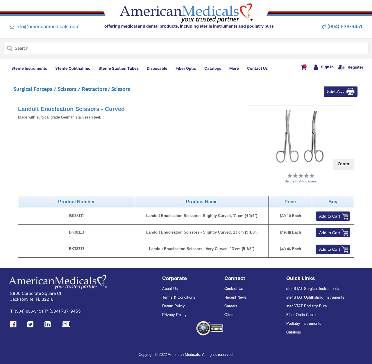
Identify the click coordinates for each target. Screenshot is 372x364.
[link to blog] (66, 323)
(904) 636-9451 (344, 26)
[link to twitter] (30, 323)
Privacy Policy (174, 314)
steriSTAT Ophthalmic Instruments (315, 297)
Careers (230, 306)
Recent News (235, 297)
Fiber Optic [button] (186, 68)
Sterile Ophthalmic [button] (72, 68)
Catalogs (293, 332)
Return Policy (173, 306)
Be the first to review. (301, 181)
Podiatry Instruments (303, 323)
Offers (229, 314)
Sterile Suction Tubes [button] (119, 68)
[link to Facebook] (13, 323)
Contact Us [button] (257, 68)
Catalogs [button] (212, 68)
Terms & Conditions (178, 297)
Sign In (327, 66)
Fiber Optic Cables (302, 314)
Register (355, 67)
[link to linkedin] (47, 323)
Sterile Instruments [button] (29, 68)
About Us (170, 288)
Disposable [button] (157, 68)
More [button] (234, 68)
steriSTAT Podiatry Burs (306, 306)
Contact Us (233, 288)
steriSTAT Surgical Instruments (312, 288)
